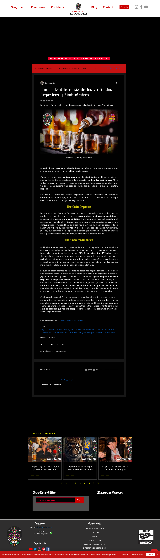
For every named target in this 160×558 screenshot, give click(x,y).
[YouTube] (146, 7)
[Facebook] (141, 7)
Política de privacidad (109, 554)
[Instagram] (136, 7)
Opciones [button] (125, 554)
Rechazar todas (137, 554)
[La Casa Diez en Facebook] (48, 549)
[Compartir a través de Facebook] (41, 344)
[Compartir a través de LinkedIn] (52, 344)
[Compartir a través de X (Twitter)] (47, 344)
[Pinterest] (43, 549)
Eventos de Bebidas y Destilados (68, 68)
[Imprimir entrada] (63, 344)
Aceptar (150, 554)
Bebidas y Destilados (48, 337)
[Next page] (94, 483)
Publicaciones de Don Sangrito (43, 68)
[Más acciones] (116, 83)
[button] (96, 68)
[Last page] (98, 483)
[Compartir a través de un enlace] (57, 344)
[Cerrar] (157, 554)
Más (84, 68)
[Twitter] (35, 549)
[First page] (62, 483)
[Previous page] (66, 483)
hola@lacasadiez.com (43, 527)
